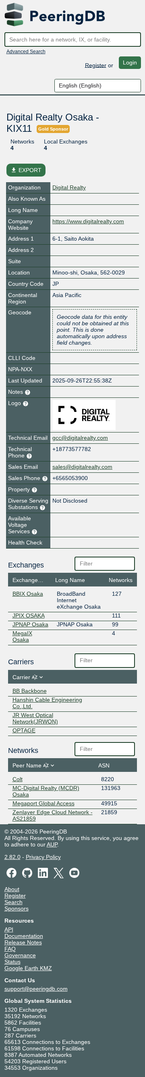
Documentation (23, 936)
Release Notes (23, 942)
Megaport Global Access (43, 803)
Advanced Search (26, 51)
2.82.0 (12, 857)
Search (13, 902)
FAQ (10, 949)
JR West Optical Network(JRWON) (35, 718)
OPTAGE (23, 730)
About (11, 889)
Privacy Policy (43, 857)
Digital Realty (69, 187)
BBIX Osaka (27, 593)
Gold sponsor (53, 129)
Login (130, 62)
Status (12, 961)
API (8, 929)
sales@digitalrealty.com (82, 467)
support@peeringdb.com (36, 989)
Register (95, 65)
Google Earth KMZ (28, 968)
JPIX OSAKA (28, 615)
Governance (20, 955)
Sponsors (16, 908)
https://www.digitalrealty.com (88, 221)
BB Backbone (29, 691)
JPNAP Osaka (30, 624)
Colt (17, 779)
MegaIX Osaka (22, 636)
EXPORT (25, 170)
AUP (52, 844)
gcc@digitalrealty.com (80, 438)
